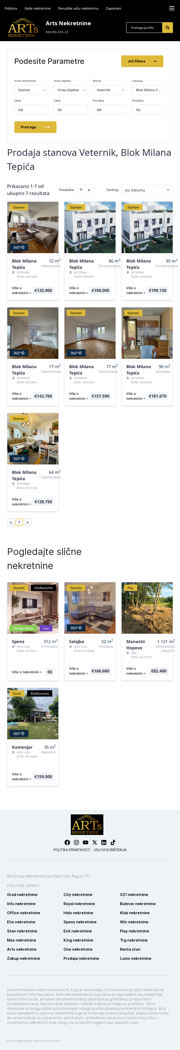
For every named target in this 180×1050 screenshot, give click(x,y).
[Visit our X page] (95, 842)
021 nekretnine (134, 894)
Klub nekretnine (135, 912)
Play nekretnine (134, 931)
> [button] (27, 522)
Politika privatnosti (72, 850)
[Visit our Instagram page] (76, 842)
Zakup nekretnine (23, 958)
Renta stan (130, 949)
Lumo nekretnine (135, 958)
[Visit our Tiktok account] (113, 842)
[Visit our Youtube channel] (85, 842)
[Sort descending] (89, 190)
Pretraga (28, 127)
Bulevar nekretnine (138, 903)
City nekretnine (78, 894)
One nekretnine (78, 949)
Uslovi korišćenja (110, 850)
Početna (11, 8)
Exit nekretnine (78, 931)
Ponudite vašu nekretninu (78, 8)
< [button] (10, 522)
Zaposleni (113, 8)
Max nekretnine (21, 940)
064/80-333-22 (57, 32)
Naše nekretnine (38, 8)
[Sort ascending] (81, 190)
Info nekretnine (21, 903)
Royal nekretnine (79, 903)
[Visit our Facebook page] (67, 842)
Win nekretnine (134, 922)
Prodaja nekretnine (81, 958)
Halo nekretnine (78, 912)
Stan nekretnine (22, 931)
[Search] (167, 27)
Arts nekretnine (22, 949)
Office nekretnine (23, 912)
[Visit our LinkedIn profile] (104, 842)
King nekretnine (78, 940)
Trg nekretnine (134, 940)
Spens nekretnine (80, 922)
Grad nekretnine (22, 894)
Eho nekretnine (21, 922)
